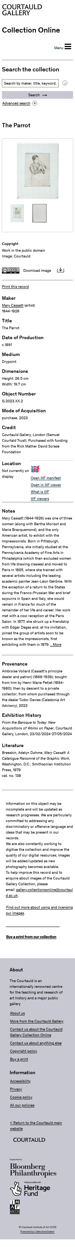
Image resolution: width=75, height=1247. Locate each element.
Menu (58, 48)
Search (34, 95)
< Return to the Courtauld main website (36, 1125)
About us (17, 1013)
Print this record (15, 286)
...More (55, 644)
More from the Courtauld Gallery (36, 1021)
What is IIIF (40, 491)
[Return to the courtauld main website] (29, 1140)
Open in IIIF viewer (46, 485)
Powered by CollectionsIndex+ (37, 1231)
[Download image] (60, 270)
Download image (37, 270)
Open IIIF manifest (46, 478)
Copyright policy (23, 1051)
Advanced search (19, 103)
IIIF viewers (40, 498)
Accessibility (20, 1081)
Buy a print (19, 1059)
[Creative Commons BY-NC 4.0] (10, 270)
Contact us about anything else (36, 1043)
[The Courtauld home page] (22, 10)
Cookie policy (21, 1097)
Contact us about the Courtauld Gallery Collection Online (36, 1032)
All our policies (22, 1105)
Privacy (16, 1089)
